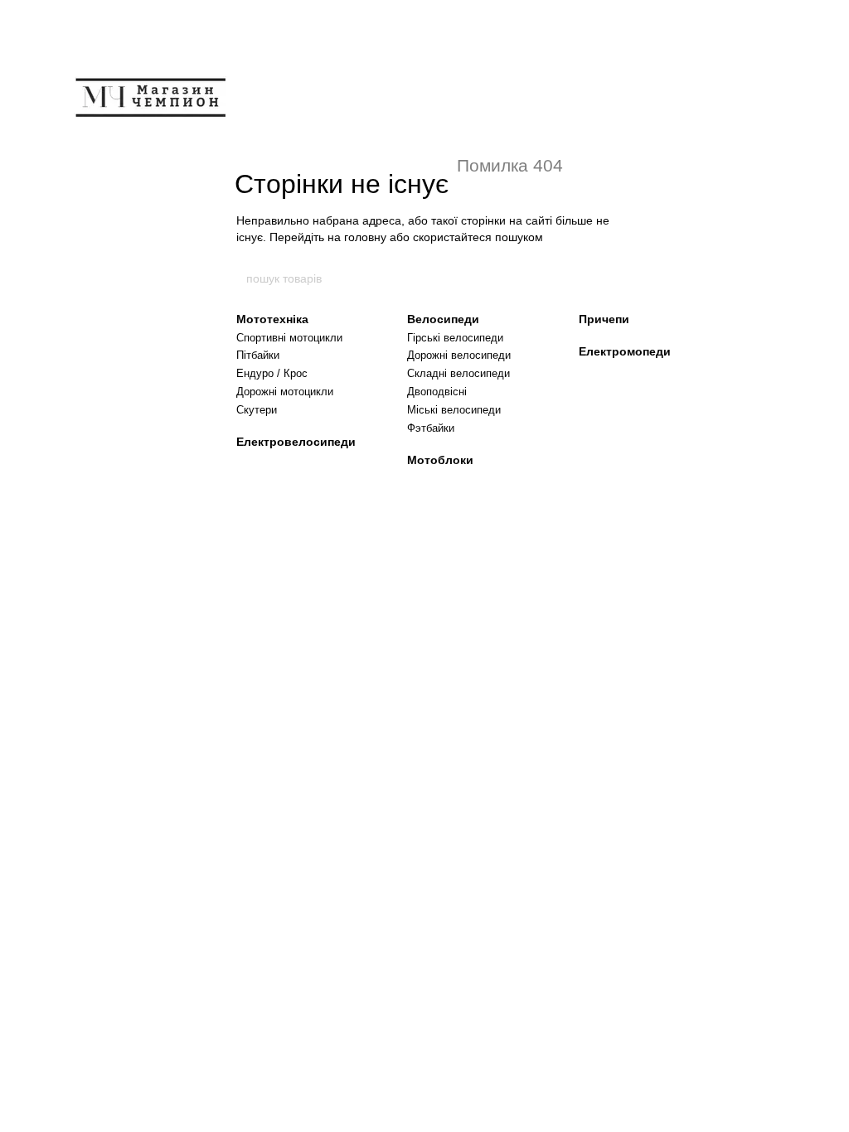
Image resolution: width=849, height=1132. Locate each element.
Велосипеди (443, 319)
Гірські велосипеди (455, 337)
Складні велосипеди (458, 373)
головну (365, 237)
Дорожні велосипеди (459, 355)
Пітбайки (257, 355)
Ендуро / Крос (272, 373)
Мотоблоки (440, 460)
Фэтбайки (430, 428)
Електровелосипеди (296, 441)
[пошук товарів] (604, 278)
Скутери (256, 410)
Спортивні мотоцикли (289, 337)
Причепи (604, 319)
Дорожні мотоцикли (284, 391)
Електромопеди (625, 351)
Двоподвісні (437, 391)
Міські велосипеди (454, 410)
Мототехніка (272, 319)
